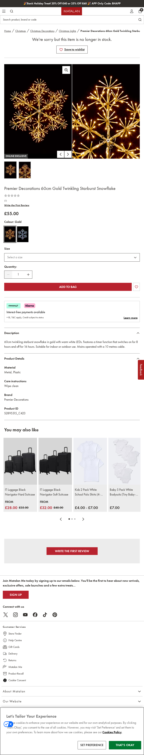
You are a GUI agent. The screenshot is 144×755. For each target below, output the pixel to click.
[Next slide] (83, 519)
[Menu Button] (4, 11)
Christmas (20, 31)
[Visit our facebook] (35, 615)
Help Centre (15, 640)
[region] (72, 731)
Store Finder (15, 633)
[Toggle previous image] (60, 154)
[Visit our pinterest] (55, 615)
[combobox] (72, 257)
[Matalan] (71, 11)
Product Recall (16, 673)
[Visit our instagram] (15, 615)
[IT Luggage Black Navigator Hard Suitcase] (20, 461)
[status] (18, 274)
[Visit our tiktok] (45, 615)
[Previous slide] (61, 519)
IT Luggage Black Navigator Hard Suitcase (20, 492)
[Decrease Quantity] (8, 274)
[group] (16, 505)
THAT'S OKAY (125, 745)
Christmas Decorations (42, 31)
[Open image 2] (25, 169)
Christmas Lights (67, 31)
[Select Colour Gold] (10, 234)
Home (7, 31)
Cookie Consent (17, 680)
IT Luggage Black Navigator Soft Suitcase (54, 492)
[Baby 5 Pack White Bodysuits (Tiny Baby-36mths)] (125, 461)
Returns (12, 660)
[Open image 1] (10, 169)
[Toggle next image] (68, 154)
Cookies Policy (112, 732)
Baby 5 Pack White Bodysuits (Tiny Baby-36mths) (123, 492)
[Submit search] (11, 11)
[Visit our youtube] (25, 615)
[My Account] (132, 11)
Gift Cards (13, 647)
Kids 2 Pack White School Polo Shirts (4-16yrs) (87, 492)
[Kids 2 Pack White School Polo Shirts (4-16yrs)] (90, 461)
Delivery (12, 653)
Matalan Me (15, 667)
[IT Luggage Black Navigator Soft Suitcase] (55, 461)
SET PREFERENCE (92, 745)
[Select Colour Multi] (22, 234)
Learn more (131, 318)
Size (7, 249)
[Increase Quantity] (28, 274)
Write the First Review (16, 205)
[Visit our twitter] (5, 615)
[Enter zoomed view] (66, 70)
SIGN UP (16, 595)
